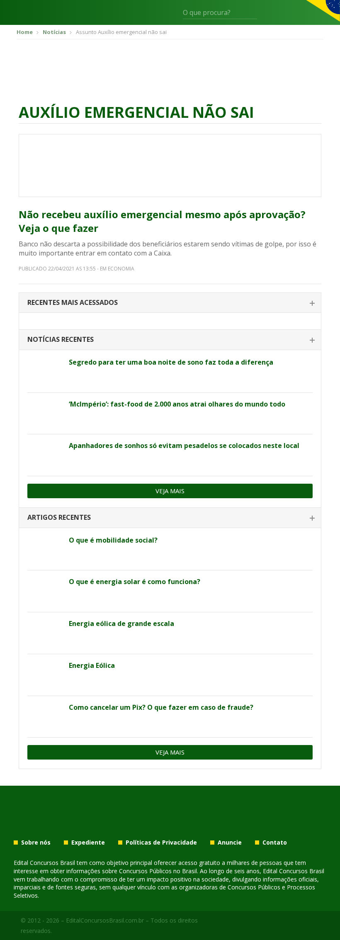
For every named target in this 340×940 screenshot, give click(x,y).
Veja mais (170, 491)
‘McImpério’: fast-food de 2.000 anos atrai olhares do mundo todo (177, 404)
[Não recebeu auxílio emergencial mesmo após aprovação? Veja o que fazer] (170, 165)
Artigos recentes (59, 517)
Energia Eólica (92, 665)
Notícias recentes (60, 339)
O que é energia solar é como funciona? (134, 581)
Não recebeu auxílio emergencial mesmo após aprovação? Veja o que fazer (162, 221)
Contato (274, 842)
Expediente (88, 842)
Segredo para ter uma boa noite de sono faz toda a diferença (171, 362)
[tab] (170, 303)
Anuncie (230, 842)
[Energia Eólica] (45, 675)
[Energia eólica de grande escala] (45, 633)
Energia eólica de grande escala (121, 623)
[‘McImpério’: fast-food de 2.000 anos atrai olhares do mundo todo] (45, 413)
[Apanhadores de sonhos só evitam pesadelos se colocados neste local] (45, 455)
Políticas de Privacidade (161, 842)
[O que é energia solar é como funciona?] (45, 591)
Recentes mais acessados (72, 302)
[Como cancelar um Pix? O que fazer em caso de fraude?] (45, 717)
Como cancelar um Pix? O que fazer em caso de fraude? (161, 707)
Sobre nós (36, 842)
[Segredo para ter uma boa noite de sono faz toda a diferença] (45, 371)
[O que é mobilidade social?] (45, 549)
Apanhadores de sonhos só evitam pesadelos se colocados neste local (184, 445)
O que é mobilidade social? (113, 540)
